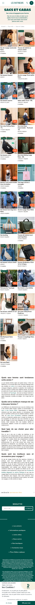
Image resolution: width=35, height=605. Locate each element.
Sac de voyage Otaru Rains (26, 210)
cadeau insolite (5, 562)
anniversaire (6, 580)
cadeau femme (27, 561)
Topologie (13, 393)
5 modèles (3, 266)
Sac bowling (4, 235)
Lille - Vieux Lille (19, 568)
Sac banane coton (5, 155)
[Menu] (3, 3)
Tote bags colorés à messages (23, 183)
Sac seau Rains (4, 362)
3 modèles (3, 53)
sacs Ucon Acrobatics (14, 415)
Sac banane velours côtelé (8, 262)
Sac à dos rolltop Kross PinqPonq (25, 312)
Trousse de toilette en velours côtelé (24, 48)
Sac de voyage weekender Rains (8, 48)
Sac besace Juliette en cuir (8, 311)
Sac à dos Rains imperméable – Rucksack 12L (25, 128)
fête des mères (26, 579)
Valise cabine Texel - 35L (25, 100)
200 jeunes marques (28, 565)
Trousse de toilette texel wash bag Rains (25, 236)
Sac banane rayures (6, 100)
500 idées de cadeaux (24, 575)
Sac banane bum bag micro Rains (8, 210)
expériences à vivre (24, 563)
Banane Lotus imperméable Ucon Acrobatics (8, 183)
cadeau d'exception (15, 562)
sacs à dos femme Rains (9, 410)
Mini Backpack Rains (6, 337)
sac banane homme (13, 574)
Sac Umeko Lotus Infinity (25, 288)
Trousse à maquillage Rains (26, 337)
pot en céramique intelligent (21, 571)
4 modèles (20, 53)
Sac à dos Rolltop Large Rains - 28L (25, 156)
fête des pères (19, 579)
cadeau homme (14, 561)
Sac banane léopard (6, 75)
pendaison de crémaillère (22, 580)
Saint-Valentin (12, 580)
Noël (15, 579)
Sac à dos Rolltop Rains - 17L (7, 127)
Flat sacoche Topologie (7, 288)
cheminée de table (8, 571)
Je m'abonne (28, 508)
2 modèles (20, 104)
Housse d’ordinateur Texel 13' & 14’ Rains (26, 263)
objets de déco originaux (26, 574)
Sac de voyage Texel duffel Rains (26, 76)
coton (12, 386)
